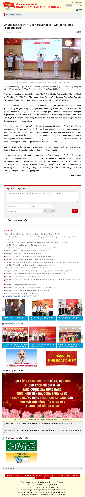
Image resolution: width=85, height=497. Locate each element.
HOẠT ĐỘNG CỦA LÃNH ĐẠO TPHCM (21, 296)
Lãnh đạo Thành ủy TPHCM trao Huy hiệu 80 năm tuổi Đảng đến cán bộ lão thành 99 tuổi (69, 318)
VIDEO (8, 371)
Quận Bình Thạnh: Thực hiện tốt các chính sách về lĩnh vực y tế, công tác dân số (31, 287)
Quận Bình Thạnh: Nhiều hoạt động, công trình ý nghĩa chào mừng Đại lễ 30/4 (30, 265)
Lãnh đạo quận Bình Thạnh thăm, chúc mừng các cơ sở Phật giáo (26, 251)
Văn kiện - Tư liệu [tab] (22, 438)
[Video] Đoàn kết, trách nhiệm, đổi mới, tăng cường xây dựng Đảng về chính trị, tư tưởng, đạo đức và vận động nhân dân (42, 431)
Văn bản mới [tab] (9, 438)
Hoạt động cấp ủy (14, 324)
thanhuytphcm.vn (33, 494)
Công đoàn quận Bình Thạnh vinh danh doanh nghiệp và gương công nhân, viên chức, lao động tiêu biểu (39, 271)
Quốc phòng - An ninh (63, 475)
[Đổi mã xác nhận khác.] (54, 211)
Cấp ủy (38, 475)
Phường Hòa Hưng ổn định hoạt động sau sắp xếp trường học (68, 345)
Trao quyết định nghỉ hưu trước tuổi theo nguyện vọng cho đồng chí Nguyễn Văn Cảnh (33, 234)
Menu (80, 10)
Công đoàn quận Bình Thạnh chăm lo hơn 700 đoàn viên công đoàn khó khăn (30, 256)
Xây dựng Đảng (29, 475)
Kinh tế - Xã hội (48, 475)
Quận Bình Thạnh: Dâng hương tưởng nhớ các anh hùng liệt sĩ (25, 245)
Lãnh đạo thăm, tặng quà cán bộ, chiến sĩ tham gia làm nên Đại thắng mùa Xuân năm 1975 (34, 248)
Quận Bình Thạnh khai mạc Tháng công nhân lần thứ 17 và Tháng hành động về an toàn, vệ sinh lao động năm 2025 (42, 262)
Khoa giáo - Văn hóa (42, 478)
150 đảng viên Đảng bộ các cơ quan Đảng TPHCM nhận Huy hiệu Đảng (15, 345)
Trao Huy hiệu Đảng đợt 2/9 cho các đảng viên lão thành (42, 345)
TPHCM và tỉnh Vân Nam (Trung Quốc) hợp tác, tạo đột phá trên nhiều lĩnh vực (13, 318)
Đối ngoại (76, 475)
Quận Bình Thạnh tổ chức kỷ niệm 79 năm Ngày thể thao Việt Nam (27, 290)
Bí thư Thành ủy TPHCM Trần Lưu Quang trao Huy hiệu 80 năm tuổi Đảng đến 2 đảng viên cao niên (42, 318)
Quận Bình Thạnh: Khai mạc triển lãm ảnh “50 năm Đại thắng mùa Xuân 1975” (30, 259)
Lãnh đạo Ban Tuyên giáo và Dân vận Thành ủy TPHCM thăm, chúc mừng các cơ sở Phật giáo (36, 242)
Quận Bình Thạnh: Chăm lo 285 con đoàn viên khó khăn (23, 253)
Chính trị (18, 475)
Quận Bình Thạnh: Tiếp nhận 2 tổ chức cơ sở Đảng (22, 276)
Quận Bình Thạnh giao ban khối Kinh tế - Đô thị (20, 284)
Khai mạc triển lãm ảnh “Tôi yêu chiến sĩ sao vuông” (22, 293)
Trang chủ (9, 475)
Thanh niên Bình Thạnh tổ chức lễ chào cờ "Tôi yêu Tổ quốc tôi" (26, 268)
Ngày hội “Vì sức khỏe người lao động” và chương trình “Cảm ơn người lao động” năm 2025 (35, 273)
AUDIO (20, 371)
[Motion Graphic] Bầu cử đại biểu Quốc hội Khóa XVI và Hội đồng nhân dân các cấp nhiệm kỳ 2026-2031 (38, 424)
